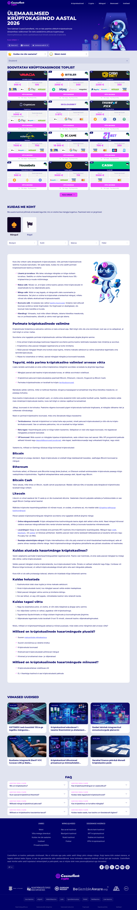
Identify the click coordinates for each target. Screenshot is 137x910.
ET (9, 867)
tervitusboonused (66, 382)
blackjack (22, 533)
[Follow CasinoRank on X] (112, 867)
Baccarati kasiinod (68, 829)
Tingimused (85, 907)
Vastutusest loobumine (67, 907)
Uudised (126, 3)
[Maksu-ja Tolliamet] (16, 888)
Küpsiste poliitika (102, 907)
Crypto (91, 3)
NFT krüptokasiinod (96, 833)
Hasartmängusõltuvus (21, 907)
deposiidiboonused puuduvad (48, 440)
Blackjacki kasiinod (68, 833)
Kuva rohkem (67, 195)
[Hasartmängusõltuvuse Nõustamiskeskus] (38, 888)
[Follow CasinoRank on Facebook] (102, 867)
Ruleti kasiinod (69, 837)
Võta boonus (27, 94)
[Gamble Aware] (91, 888)
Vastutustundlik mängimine (44, 907)
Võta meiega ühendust (41, 833)
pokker (32, 533)
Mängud (102, 3)
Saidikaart (119, 907)
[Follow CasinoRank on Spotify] (122, 867)
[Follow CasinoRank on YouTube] (117, 867)
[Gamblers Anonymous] (116, 888)
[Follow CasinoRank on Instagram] (107, 867)
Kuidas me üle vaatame (41, 837)
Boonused (114, 3)
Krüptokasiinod (77, 3)
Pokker (69, 841)
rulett (114, 530)
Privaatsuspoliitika (41, 845)
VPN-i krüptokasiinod (96, 841)
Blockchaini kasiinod (96, 829)
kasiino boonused (57, 303)
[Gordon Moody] (62, 888)
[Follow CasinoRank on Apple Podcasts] (127, 867)
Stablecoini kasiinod (96, 837)
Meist (41, 829)
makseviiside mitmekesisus (35, 637)
